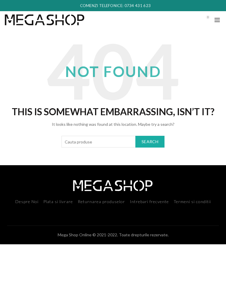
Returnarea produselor (101, 201)
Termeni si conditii (192, 201)
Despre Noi (27, 201)
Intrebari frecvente (149, 201)
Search (150, 141)
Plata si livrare (58, 201)
